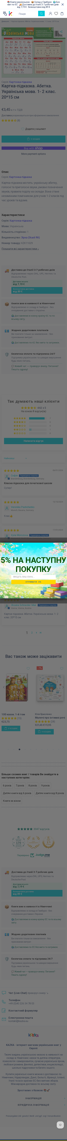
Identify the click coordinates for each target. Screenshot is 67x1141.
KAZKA (10, 13)
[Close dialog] (64, 546)
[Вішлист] (56, 13)
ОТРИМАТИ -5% (33, 582)
